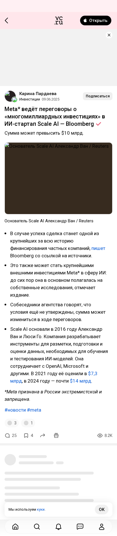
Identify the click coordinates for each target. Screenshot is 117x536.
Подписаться (98, 96)
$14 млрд (80, 381)
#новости (15, 410)
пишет (98, 248)
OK (102, 509)
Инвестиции (29, 99)
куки (41, 509)
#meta (34, 410)
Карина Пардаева (38, 93)
